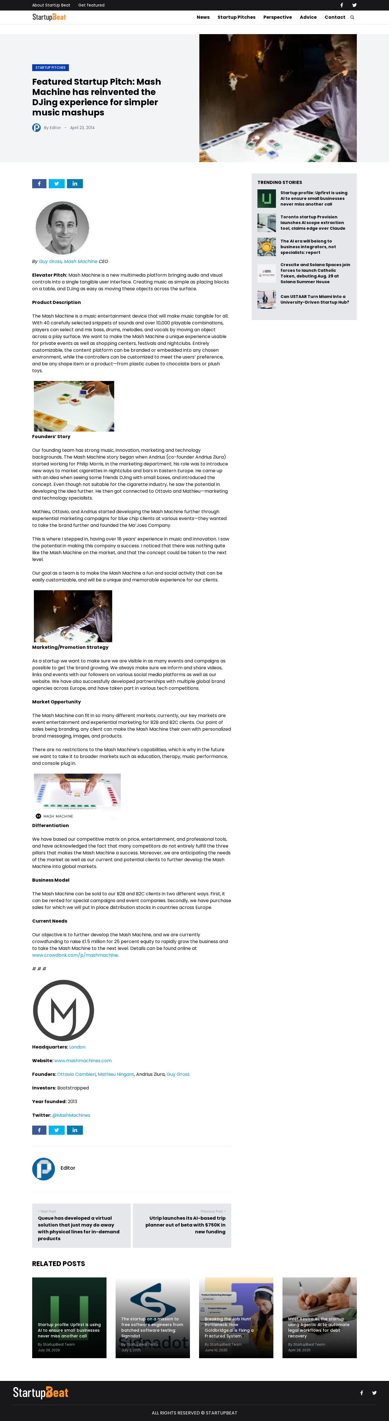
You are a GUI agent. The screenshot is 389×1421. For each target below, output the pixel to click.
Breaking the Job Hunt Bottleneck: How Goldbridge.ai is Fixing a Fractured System (229, 1327)
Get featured (91, 5)
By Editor (52, 127)
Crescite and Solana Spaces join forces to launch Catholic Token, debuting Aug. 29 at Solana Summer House (315, 273)
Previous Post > (213, 1211)
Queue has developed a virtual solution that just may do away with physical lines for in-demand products (79, 1228)
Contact (335, 17)
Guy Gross (50, 261)
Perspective (277, 17)
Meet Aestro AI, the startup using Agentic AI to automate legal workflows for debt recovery (318, 1327)
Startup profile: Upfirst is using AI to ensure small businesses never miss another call (314, 198)
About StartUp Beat (51, 5)
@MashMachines (71, 1115)
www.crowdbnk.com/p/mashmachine (75, 955)
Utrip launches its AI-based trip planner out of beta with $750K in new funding (186, 1225)
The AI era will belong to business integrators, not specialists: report (308, 247)
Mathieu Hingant (116, 1074)
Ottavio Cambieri (76, 1074)
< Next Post (47, 1211)
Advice (308, 17)
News (203, 17)
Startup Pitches (236, 17)
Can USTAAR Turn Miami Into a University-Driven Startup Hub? (315, 299)
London (77, 1047)
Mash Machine (80, 261)
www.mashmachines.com (83, 1060)
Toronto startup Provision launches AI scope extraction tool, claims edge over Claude (313, 222)
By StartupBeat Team (56, 1344)
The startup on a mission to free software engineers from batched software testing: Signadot (152, 1327)
